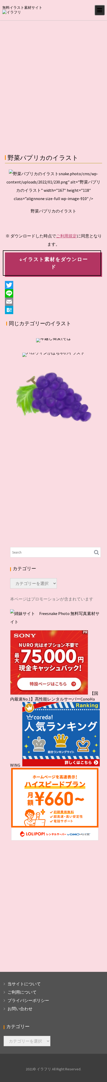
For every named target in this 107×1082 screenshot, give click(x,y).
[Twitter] (53, 285)
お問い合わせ (20, 1008)
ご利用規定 (66, 235)
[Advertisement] (53, 76)
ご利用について (22, 992)
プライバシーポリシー (28, 1000)
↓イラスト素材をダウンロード (53, 263)
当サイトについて (24, 983)
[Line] (53, 293)
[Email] (53, 302)
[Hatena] (53, 310)
